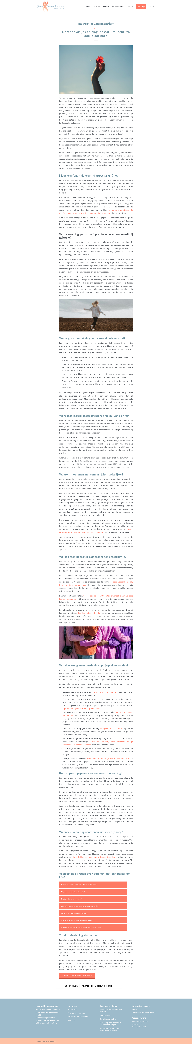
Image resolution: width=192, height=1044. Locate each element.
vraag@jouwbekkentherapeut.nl (144, 1012)
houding (98, 613)
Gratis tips (71, 1020)
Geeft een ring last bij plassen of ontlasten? (74, 913)
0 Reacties (85, 986)
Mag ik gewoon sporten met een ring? (73, 892)
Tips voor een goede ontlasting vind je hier (81, 708)
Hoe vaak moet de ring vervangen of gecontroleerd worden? (80, 906)
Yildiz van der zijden (104, 986)
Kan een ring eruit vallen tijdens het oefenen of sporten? (78, 885)
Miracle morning (105, 1015)
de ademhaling (84, 613)
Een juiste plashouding (108, 1019)
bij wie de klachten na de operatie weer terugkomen (94, 857)
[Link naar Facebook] (155, 1040)
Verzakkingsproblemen (76, 1013)
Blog (96, 28)
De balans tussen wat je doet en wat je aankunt (109, 758)
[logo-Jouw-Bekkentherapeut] (50, 6)
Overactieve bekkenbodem (78, 1017)
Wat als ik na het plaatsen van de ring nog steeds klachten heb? (81, 927)
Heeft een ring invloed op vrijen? (71, 899)
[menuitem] (87, 6)
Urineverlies (72, 1009)
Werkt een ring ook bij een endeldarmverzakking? (77, 920)
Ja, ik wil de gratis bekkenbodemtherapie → (77, 976)
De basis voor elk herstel (105, 692)
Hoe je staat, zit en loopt (111, 728)
